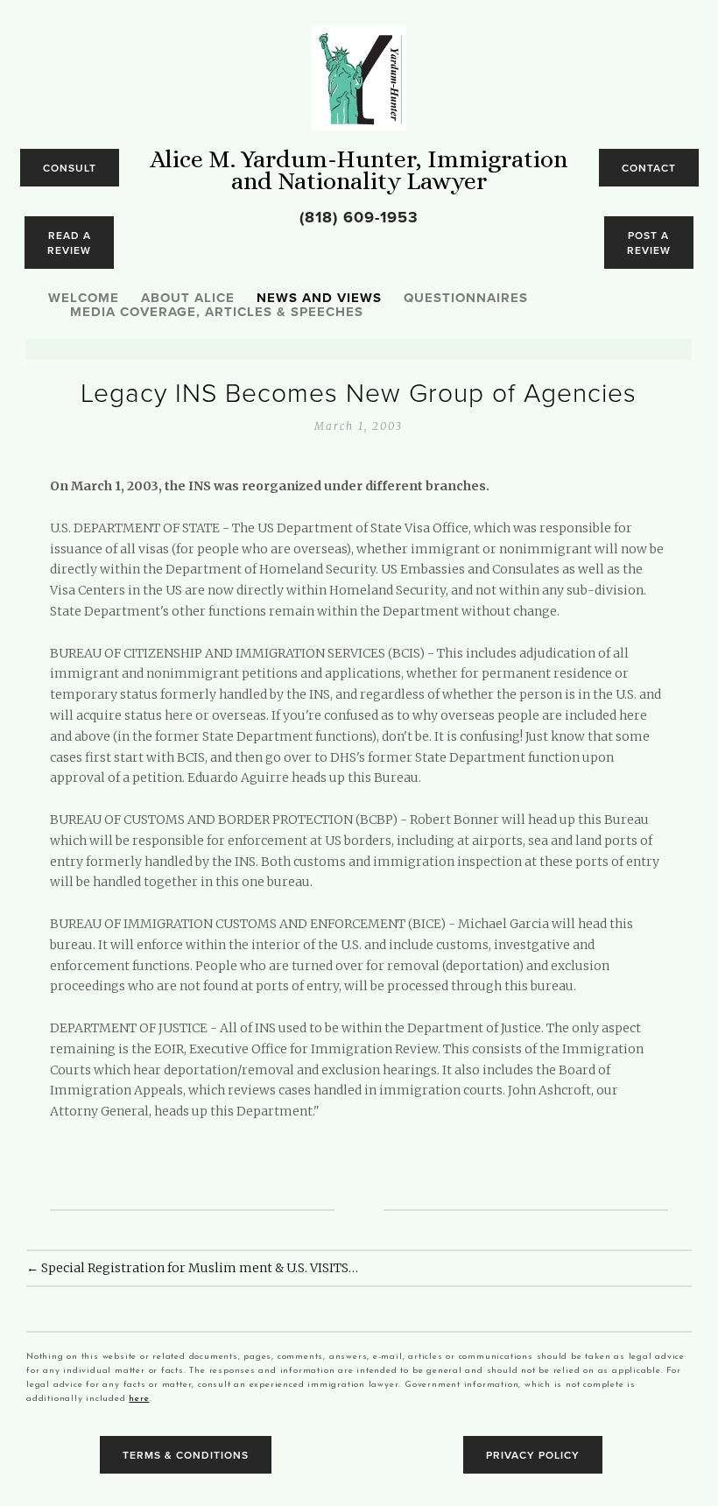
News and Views (319, 298)
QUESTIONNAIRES (466, 299)
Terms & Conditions (186, 1454)
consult (69, 167)
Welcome (83, 299)
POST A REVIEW (649, 242)
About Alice (188, 298)
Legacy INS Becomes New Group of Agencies (359, 392)
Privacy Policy (533, 1454)
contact (649, 167)
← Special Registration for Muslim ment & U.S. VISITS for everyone (192, 1268)
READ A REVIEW (69, 242)
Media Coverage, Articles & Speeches (216, 312)
